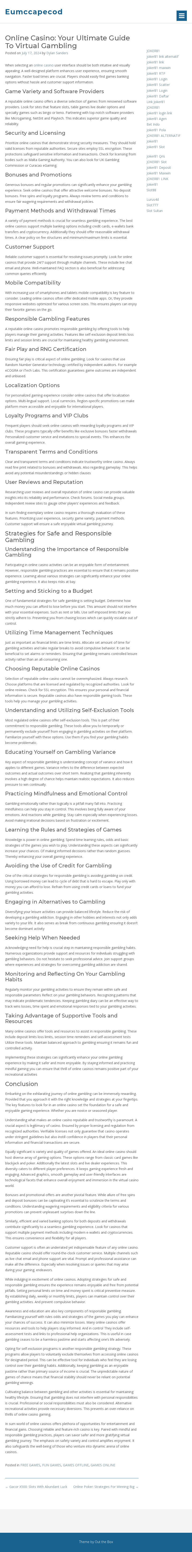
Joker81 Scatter (158, 84)
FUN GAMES (51, 1465)
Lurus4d (153, 199)
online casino (44, 65)
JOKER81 (153, 51)
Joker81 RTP (156, 73)
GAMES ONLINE (103, 1465)
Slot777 (152, 205)
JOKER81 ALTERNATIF (164, 135)
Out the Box (104, 1542)
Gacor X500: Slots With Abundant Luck (36, 1486)
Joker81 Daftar (158, 96)
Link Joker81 (156, 102)
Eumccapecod (34, 12)
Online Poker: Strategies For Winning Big (106, 1486)
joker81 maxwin (159, 67)
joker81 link (155, 62)
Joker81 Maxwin (159, 173)
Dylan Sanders (57, 53)
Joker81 (152, 141)
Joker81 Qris (156, 156)
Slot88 (151, 190)
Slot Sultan (155, 210)
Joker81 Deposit (159, 167)
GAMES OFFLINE (76, 1465)
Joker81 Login (157, 79)
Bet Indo (153, 124)
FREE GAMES (30, 1465)
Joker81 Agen (157, 118)
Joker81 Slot (156, 147)
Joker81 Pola (156, 130)
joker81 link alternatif (162, 56)
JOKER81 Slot (157, 162)
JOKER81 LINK (157, 179)
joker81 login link (159, 113)
